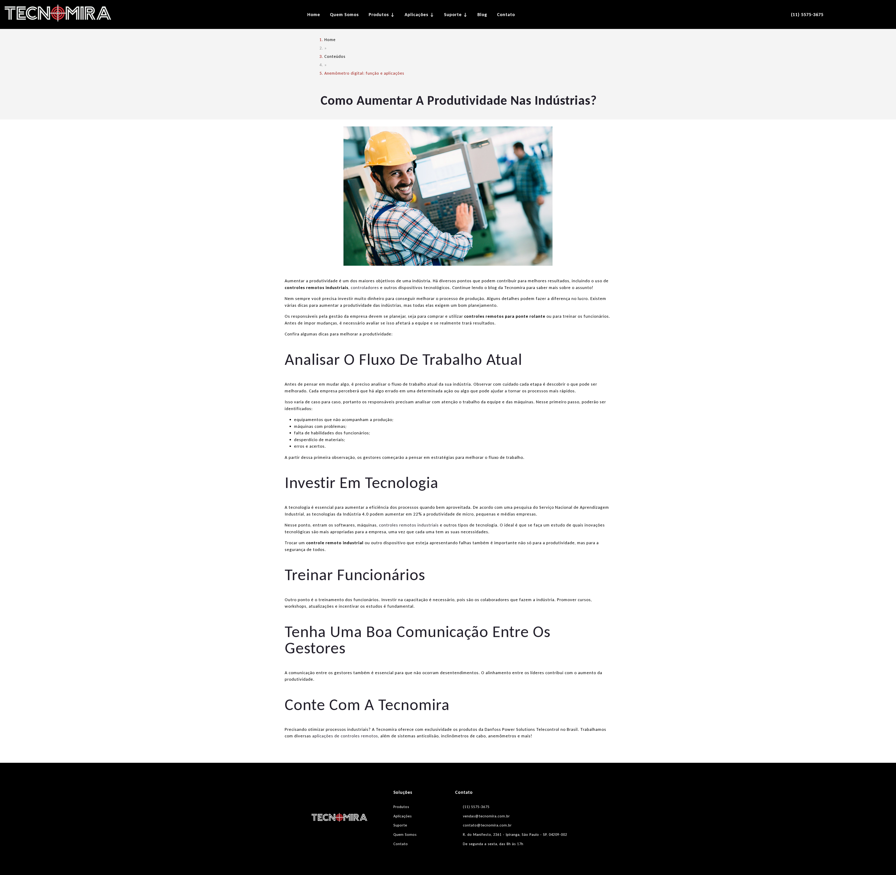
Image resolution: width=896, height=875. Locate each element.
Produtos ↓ (382, 14)
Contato (506, 14)
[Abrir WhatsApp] (884, 863)
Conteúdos (334, 56)
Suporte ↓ (456, 14)
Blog (482, 14)
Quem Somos (344, 14)
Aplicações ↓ (419, 14)
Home (313, 14)
